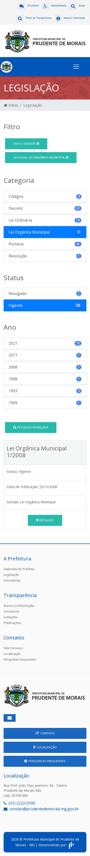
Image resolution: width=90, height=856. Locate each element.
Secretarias (12, 580)
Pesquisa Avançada (32, 427)
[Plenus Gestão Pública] (71, 845)
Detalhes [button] (46, 520)
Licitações (11, 617)
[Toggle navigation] (76, 67)
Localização (12, 654)
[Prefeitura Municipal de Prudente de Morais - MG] (45, 40)
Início (12, 105)
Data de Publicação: (22, 486)
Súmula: (13, 502)
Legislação (11, 574)
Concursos (11, 611)
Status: (12, 471)
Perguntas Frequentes (20, 659)
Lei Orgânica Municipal (39, 157)
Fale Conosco (13, 648)
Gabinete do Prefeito (19, 569)
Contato (46, 733)
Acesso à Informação (19, 605)
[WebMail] (10, 718)
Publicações (12, 623)
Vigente (24, 143)
